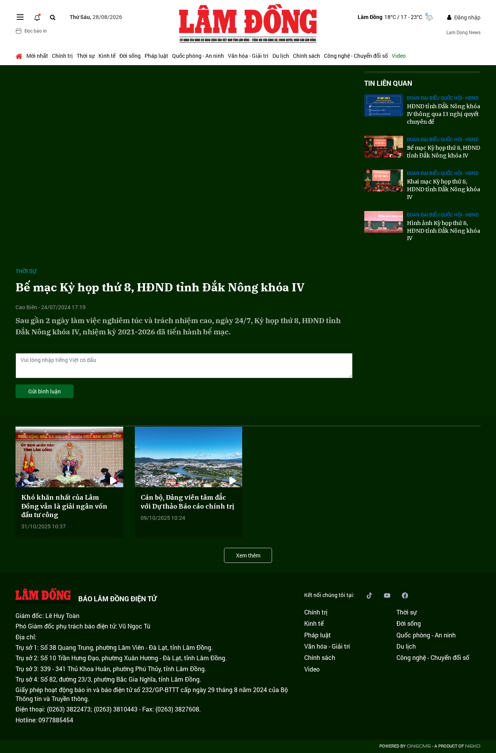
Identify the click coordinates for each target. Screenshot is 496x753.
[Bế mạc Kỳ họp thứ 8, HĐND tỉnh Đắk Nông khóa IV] (383, 147)
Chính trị (62, 55)
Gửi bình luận (44, 391)
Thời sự (86, 55)
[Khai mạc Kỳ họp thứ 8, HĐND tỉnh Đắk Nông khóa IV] (383, 180)
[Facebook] (405, 595)
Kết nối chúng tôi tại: (329, 595)
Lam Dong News (463, 32)
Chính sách (306, 55)
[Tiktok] (369, 595)
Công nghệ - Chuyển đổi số (356, 55)
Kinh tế (106, 55)
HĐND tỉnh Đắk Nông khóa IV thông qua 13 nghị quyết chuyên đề (443, 114)
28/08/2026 (96, 17)
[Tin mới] (37, 17)
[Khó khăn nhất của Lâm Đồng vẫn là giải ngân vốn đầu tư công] (69, 457)
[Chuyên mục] (20, 17)
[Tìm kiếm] (53, 17)
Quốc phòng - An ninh (198, 55)
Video (399, 55)
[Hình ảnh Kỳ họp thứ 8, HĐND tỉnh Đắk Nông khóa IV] (383, 222)
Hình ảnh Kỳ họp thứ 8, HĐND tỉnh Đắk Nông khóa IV (443, 231)
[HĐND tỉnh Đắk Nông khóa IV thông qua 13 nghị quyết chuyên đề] (383, 105)
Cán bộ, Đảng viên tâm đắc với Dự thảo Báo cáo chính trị (187, 501)
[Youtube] (387, 595)
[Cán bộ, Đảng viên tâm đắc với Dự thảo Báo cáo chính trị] (189, 457)
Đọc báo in (35, 31)
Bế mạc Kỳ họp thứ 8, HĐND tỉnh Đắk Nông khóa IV (443, 151)
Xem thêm (248, 555)
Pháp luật (156, 55)
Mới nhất (37, 55)
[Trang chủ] (20, 56)
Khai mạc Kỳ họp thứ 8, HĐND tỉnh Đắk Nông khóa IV (443, 189)
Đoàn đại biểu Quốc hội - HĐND (443, 98)
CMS (419, 746)
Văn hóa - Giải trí (248, 55)
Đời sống (130, 55)
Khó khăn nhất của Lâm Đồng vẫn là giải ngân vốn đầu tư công (64, 506)
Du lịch (280, 55)
